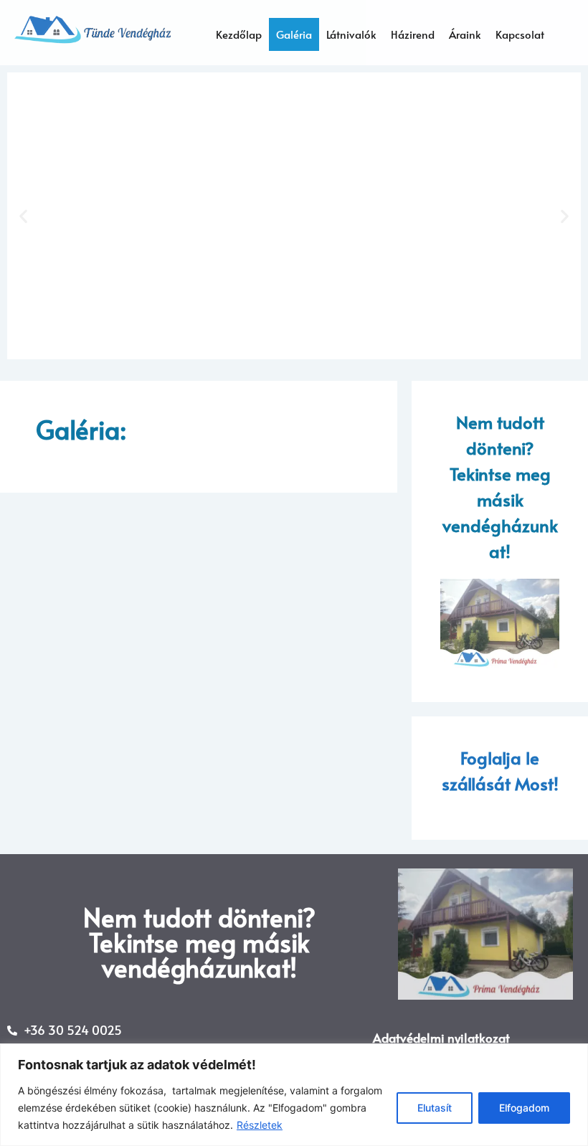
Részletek (260, 1125)
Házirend (413, 34)
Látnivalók (351, 34)
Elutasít (434, 1108)
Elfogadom (524, 1108)
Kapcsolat (519, 34)
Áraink (465, 34)
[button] (23, 216)
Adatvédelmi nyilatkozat (441, 1037)
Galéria (294, 34)
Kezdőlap (239, 34)
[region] (294, 1094)
